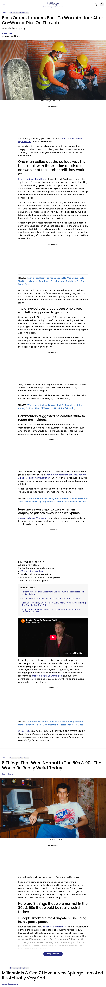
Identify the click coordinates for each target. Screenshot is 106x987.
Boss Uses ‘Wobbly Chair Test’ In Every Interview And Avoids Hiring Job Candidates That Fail (54, 604)
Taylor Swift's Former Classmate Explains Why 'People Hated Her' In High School (53, 593)
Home (4, 13)
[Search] (95, 4)
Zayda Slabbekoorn (10, 984)
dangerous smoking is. (54, 926)
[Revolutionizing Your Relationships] (53, 4)
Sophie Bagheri (8, 774)
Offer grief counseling (31, 571)
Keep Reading (53, 954)
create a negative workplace (47, 675)
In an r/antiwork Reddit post (32, 179)
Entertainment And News (19, 13)
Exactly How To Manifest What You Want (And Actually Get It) (51, 598)
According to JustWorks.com (33, 518)
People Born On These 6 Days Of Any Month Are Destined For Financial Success (51, 610)
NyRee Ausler (7, 33)
